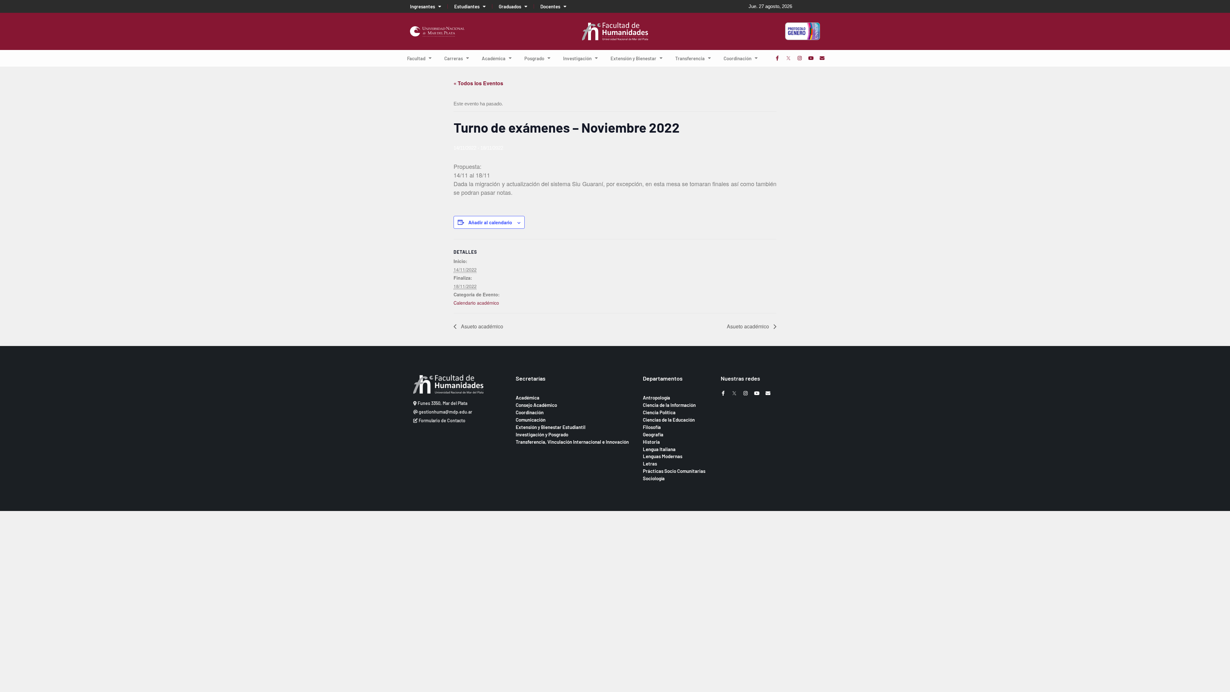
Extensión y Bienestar (633, 58)
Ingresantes (422, 6)
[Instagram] (799, 58)
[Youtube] (810, 58)
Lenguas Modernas (662, 456)
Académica (493, 58)
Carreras (453, 58)
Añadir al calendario (490, 222)
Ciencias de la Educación (669, 420)
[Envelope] (822, 58)
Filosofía (652, 427)
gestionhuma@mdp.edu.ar (445, 412)
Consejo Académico (536, 405)
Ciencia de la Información (669, 405)
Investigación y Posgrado (542, 434)
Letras (650, 463)
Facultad (416, 58)
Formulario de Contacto (441, 420)
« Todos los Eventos (478, 83)
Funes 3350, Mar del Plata (442, 403)
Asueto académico (481, 326)
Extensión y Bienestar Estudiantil (551, 427)
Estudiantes (467, 6)
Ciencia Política (659, 412)
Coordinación (737, 58)
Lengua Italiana (659, 449)
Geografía (653, 434)
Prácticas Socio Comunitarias (674, 471)
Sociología (654, 478)
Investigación (577, 58)
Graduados (510, 6)
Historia (651, 442)
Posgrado (534, 58)
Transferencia (690, 58)
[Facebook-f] (777, 58)
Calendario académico (476, 303)
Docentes (550, 6)
